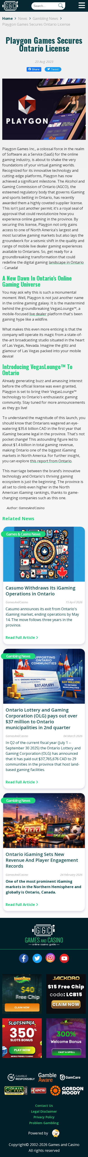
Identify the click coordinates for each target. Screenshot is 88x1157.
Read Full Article (21, 637)
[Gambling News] (44, 702)
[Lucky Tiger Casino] (22, 1012)
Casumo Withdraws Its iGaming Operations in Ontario (40, 591)
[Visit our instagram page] (51, 958)
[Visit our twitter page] (37, 958)
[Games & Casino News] (44, 580)
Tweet (55, 69)
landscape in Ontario (66, 262)
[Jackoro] (66, 1012)
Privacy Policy (44, 1117)
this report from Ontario (51, 460)
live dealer (37, 313)
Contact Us (44, 1105)
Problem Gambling (44, 1123)
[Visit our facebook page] (23, 958)
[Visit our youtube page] (64, 958)
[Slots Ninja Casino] (22, 1056)
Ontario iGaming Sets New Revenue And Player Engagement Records (42, 860)
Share (35, 69)
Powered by (38, 1133)
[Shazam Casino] (66, 1056)
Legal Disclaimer (44, 1111)
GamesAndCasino (17, 602)
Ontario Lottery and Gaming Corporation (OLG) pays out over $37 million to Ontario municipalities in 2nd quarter (41, 718)
